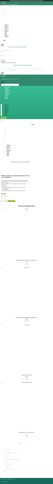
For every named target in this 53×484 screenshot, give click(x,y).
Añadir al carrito (11, 201)
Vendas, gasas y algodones (21, 161)
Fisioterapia (6, 24)
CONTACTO (6, 36)
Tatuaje (5, 28)
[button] (2, 22)
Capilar (5, 32)
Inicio (11, 161)
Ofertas (5, 35)
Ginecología (6, 30)
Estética (5, 26)
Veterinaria (6, 27)
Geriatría (6, 31)
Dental (5, 34)
